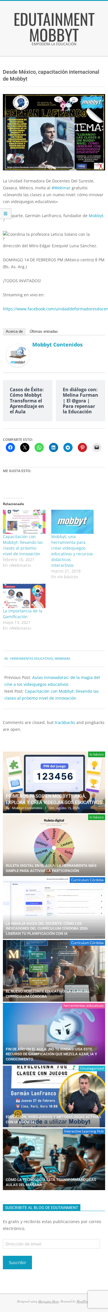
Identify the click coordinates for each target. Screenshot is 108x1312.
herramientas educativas (31, 658)
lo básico (97, 754)
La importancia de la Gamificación (22, 613)
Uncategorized (92, 1068)
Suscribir (17, 1262)
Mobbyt (96, 215)
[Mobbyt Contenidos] (17, 347)
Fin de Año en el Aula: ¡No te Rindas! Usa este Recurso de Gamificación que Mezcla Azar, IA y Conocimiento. (51, 1054)
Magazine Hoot (48, 1301)
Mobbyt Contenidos (57, 344)
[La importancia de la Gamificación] (24, 596)
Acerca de (14, 331)
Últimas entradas (44, 331)
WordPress (83, 1301)
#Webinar (61, 187)
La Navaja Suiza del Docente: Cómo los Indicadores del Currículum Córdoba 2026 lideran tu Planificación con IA (47, 928)
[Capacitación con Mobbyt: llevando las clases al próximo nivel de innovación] (24, 522)
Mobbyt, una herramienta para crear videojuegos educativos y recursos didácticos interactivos (72, 551)
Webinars (62, 658)
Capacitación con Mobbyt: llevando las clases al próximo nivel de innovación (23, 545)
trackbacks (65, 722)
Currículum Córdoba (87, 879)
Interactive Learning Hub (84, 1131)
